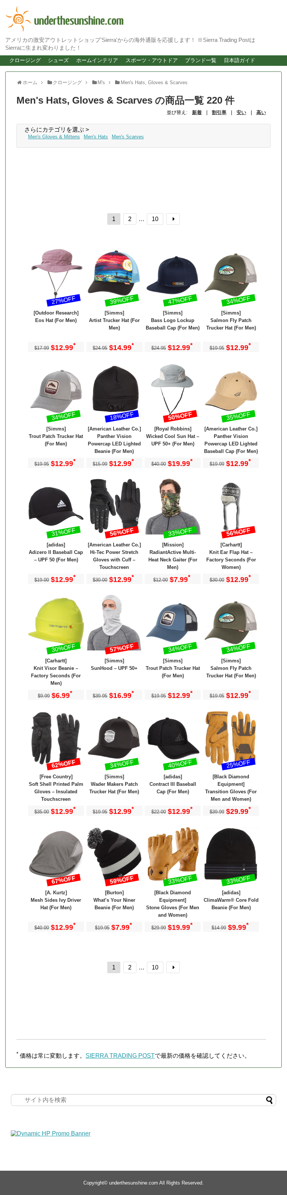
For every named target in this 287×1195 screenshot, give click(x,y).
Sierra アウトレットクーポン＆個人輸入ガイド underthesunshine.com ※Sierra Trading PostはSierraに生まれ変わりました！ (132, 19)
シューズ (58, 60)
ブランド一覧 (200, 60)
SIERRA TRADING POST (120, 1055)
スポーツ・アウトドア (152, 60)
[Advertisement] (76, 177)
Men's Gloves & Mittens (54, 137)
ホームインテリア (97, 60)
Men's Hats (96, 137)
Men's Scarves (128, 137)
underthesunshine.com (133, 1183)
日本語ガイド (239, 60)
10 (155, 219)
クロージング (25, 60)
